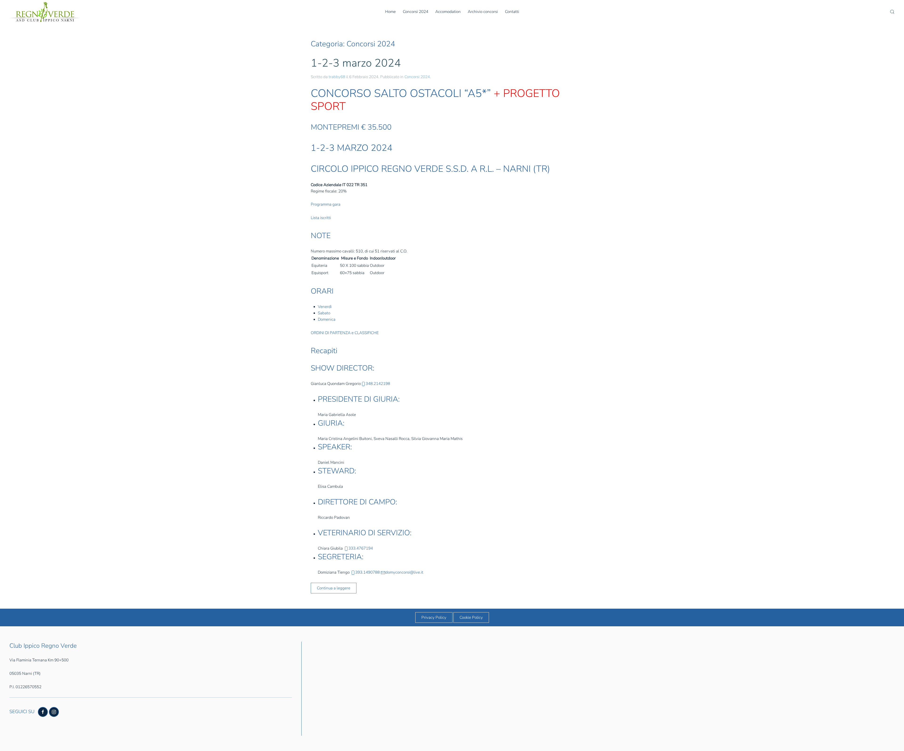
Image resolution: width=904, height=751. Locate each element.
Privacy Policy (433, 617)
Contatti (512, 11)
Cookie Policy (471, 617)
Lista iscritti (321, 217)
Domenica (326, 319)
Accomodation (448, 11)
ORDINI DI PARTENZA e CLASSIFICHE (345, 333)
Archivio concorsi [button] (483, 11)
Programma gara (325, 204)
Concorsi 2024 (415, 11)
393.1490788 (367, 572)
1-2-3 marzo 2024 (356, 63)
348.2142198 (378, 383)
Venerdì (325, 306)
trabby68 (337, 77)
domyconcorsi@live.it (404, 572)
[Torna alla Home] (44, 12)
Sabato (324, 313)
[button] (892, 12)
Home (390, 11)
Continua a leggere (333, 588)
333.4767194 (360, 548)
